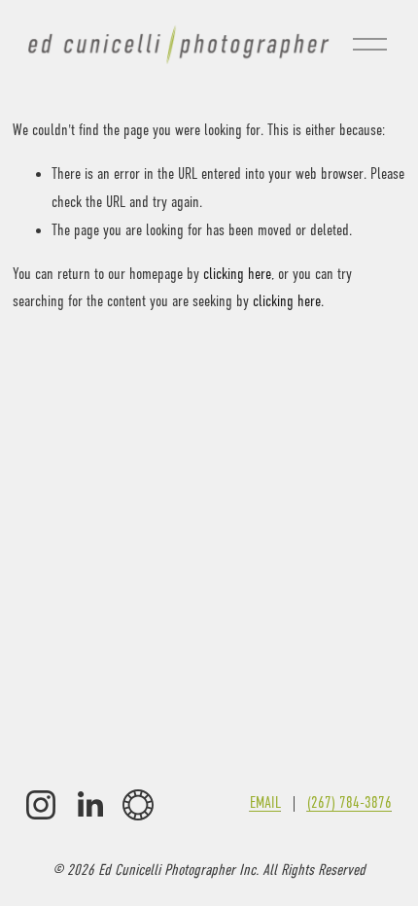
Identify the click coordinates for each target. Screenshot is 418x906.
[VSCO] (138, 804)
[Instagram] (40, 804)
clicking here (237, 274)
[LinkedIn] (89, 804)
